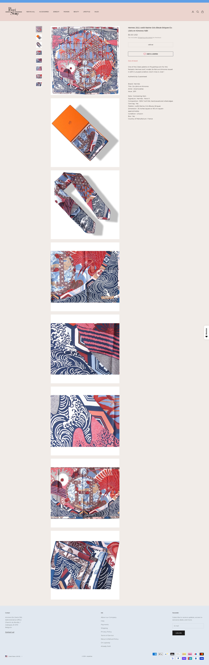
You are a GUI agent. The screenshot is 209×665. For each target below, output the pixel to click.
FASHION (66, 12)
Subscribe (179, 633)
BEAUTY (76, 12)
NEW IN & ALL (30, 12)
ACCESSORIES (44, 12)
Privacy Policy (106, 632)
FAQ (102, 621)
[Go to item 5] (39, 61)
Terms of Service (107, 635)
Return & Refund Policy (110, 639)
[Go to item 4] (39, 53)
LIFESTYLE (86, 12)
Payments (105, 625)
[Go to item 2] (39, 37)
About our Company (108, 617)
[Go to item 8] (39, 84)
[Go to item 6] (39, 68)
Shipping (104, 628)
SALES (96, 12)
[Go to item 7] (39, 76)
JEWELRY (56, 12)
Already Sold (105, 646)
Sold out (150, 44)
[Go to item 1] (39, 29)
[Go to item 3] (39, 45)
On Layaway (105, 643)
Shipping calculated (145, 37)
